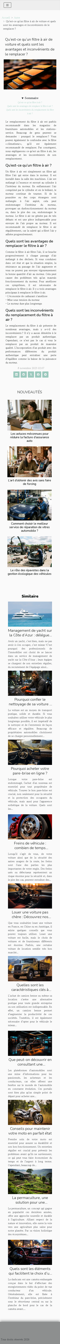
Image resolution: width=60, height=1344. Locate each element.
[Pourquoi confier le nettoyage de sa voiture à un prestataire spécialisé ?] (30, 683)
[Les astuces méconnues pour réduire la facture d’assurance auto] (29, 415)
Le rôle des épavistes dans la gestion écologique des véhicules (29, 572)
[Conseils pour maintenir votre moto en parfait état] (30, 1112)
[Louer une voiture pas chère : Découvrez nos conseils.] (30, 895)
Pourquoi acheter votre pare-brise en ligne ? (30, 771)
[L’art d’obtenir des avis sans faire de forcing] (29, 461)
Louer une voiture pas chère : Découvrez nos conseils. (30, 917)
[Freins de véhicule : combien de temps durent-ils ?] (30, 826)
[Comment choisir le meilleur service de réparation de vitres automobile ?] (29, 505)
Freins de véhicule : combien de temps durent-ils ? (30, 848)
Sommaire (31, 98)
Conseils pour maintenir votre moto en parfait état (30, 1131)
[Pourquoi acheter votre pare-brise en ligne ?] (30, 752)
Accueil (6, 17)
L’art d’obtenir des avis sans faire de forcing (29, 482)
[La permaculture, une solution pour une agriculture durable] (30, 1181)
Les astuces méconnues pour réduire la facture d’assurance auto (29, 437)
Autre (17, 17)
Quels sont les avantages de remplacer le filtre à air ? (30, 106)
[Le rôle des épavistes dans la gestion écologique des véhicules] (29, 551)
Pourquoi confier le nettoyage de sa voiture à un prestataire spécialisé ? (30, 704)
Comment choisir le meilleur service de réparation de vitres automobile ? (29, 527)
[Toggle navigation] (7, 5)
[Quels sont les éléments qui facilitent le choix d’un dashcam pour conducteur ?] (30, 1252)
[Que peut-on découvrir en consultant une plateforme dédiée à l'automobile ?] (30, 1043)
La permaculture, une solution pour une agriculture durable (30, 1202)
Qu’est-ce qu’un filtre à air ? (30, 102)
